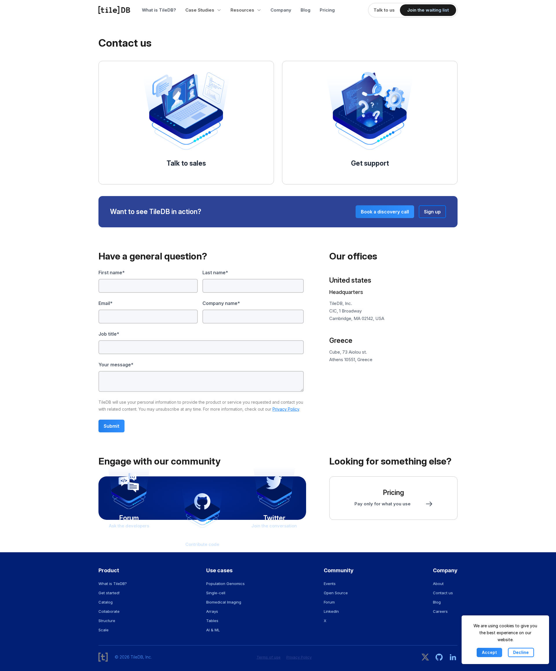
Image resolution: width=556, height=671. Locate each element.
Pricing (327, 10)
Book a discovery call (385, 212)
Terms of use (269, 657)
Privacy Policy (285, 409)
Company (280, 10)
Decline (521, 652)
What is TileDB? (159, 10)
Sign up (432, 212)
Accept (489, 652)
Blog (305, 10)
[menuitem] (203, 10)
